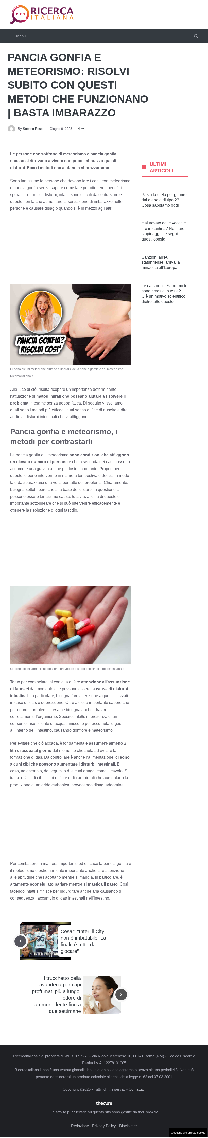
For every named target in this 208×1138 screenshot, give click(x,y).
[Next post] (121, 994)
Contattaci (137, 1089)
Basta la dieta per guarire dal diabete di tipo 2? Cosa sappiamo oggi (164, 199)
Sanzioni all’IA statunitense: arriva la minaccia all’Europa (161, 262)
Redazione (80, 1126)
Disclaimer (128, 1126)
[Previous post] (20, 941)
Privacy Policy (104, 1126)
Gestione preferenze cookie (188, 1132)
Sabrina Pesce (33, 129)
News (81, 129)
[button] (196, 36)
